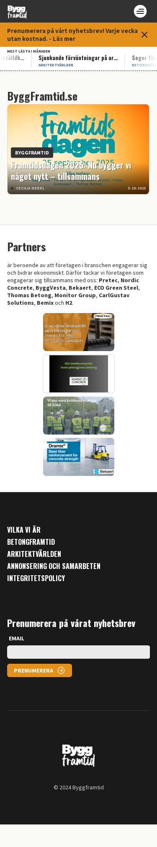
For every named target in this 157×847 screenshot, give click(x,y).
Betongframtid (31, 542)
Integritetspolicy (36, 578)
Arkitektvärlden (34, 554)
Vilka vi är (24, 530)
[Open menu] (140, 11)
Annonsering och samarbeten (53, 566)
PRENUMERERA (33, 670)
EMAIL (16, 638)
